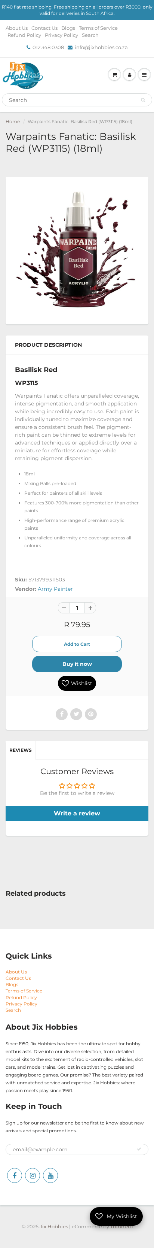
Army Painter (55, 588)
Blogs (68, 28)
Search (90, 35)
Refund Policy (24, 35)
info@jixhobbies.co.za (101, 47)
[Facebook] (14, 1175)
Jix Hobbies (54, 1226)
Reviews (20, 750)
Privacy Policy (61, 35)
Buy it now (77, 664)
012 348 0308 (48, 47)
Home (13, 121)
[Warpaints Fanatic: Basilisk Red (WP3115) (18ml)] (77, 249)
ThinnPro (121, 1226)
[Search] (143, 100)
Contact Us (44, 28)
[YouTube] (50, 1175)
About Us (17, 28)
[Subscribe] (139, 1149)
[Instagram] (32, 1175)
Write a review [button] (77, 813)
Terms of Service (98, 28)
